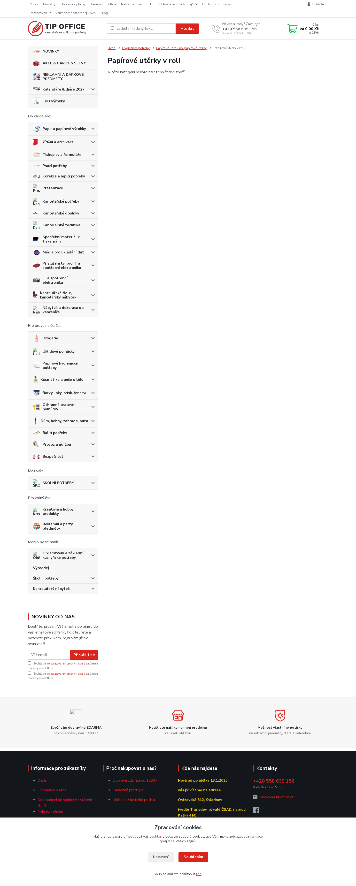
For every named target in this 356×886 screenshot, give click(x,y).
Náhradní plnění (50, 811)
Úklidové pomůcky (59, 351)
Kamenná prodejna (128, 790)
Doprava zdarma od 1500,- (135, 780)
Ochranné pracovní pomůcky (59, 407)
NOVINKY (51, 51)
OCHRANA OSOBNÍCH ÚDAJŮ (176, 4)
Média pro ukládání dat (63, 252)
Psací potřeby (55, 165)
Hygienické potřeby (136, 48)
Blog (104, 13)
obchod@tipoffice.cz (277, 797)
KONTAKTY (49, 4)
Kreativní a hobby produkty (58, 511)
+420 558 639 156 (239, 29)
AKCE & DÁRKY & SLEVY (64, 63)
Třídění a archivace (57, 142)
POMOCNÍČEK (38, 13)
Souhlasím (193, 857)
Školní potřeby (46, 578)
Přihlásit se (84, 654)
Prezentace (53, 188)
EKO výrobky (54, 101)
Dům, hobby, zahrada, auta (64, 421)
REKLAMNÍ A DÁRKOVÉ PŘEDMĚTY (63, 76)
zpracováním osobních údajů (67, 663)
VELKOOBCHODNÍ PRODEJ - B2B (75, 13)
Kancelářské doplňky (61, 213)
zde (198, 874)
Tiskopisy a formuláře (62, 154)
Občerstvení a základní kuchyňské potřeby (63, 555)
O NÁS (34, 4)
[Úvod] (65, 28)
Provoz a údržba (57, 444)
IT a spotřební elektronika (55, 280)
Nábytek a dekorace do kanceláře (63, 309)
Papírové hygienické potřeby (60, 365)
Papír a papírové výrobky (64, 128)
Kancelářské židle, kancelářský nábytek (58, 295)
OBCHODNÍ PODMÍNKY (216, 4)
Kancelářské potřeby (61, 201)
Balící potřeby (55, 432)
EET (151, 4)
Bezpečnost (53, 456)
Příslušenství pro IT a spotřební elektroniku (62, 265)
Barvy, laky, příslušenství (64, 392)
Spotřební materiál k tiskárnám (61, 239)
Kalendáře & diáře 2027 (64, 89)
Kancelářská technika (61, 225)
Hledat (187, 28)
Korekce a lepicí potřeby (64, 176)
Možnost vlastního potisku (134, 799)
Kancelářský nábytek (51, 588)
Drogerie (50, 338)
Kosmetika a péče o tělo (61, 379)
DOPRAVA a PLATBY (73, 4)
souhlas (156, 836)
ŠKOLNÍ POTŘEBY (58, 483)
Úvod (112, 48)
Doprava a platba (52, 790)
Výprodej (41, 567)
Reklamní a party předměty (58, 526)
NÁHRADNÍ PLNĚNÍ (132, 4)
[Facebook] (258, 811)
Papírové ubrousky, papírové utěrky (181, 48)
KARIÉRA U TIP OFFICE (103, 4)
